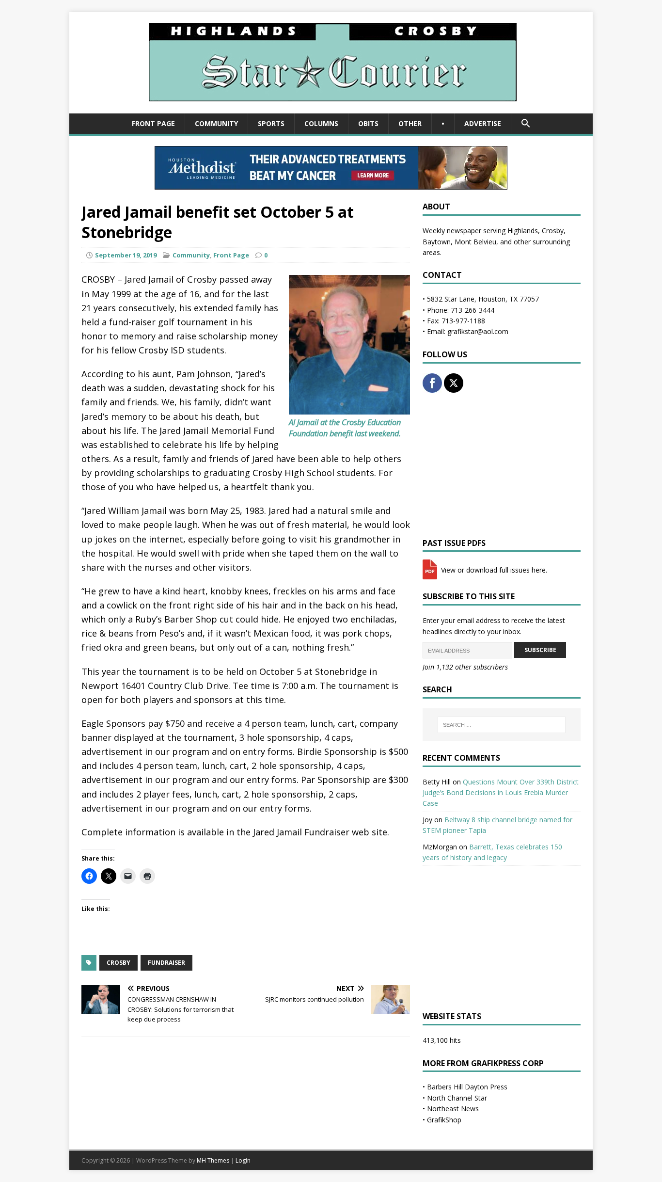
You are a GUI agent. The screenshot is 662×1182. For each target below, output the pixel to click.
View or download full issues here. (493, 570)
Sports (271, 123)
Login (243, 1160)
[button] (525, 123)
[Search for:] (501, 725)
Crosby (118, 962)
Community (216, 123)
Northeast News (453, 1108)
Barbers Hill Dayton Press (467, 1086)
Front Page (153, 123)
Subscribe (540, 650)
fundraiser (166, 962)
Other (410, 123)
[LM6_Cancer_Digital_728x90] (331, 184)
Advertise (482, 123)
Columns (321, 123)
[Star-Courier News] (331, 107)
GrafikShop (444, 1119)
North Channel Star (457, 1097)
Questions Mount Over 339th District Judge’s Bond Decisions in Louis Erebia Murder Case (501, 792)
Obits (368, 123)
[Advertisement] (502, 465)
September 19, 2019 (126, 255)
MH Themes (213, 1160)
